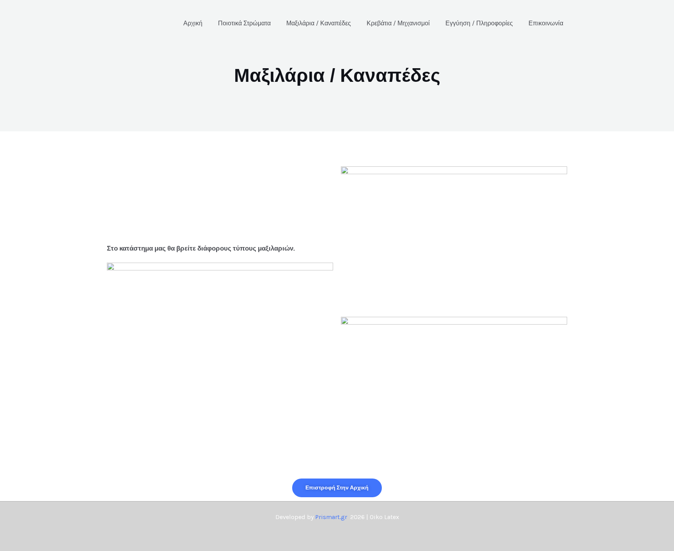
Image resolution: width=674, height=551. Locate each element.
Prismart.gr (331, 517)
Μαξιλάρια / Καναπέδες (318, 23)
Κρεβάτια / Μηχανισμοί (398, 23)
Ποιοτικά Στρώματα (244, 23)
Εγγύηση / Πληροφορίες (479, 23)
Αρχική (192, 23)
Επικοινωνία (546, 23)
